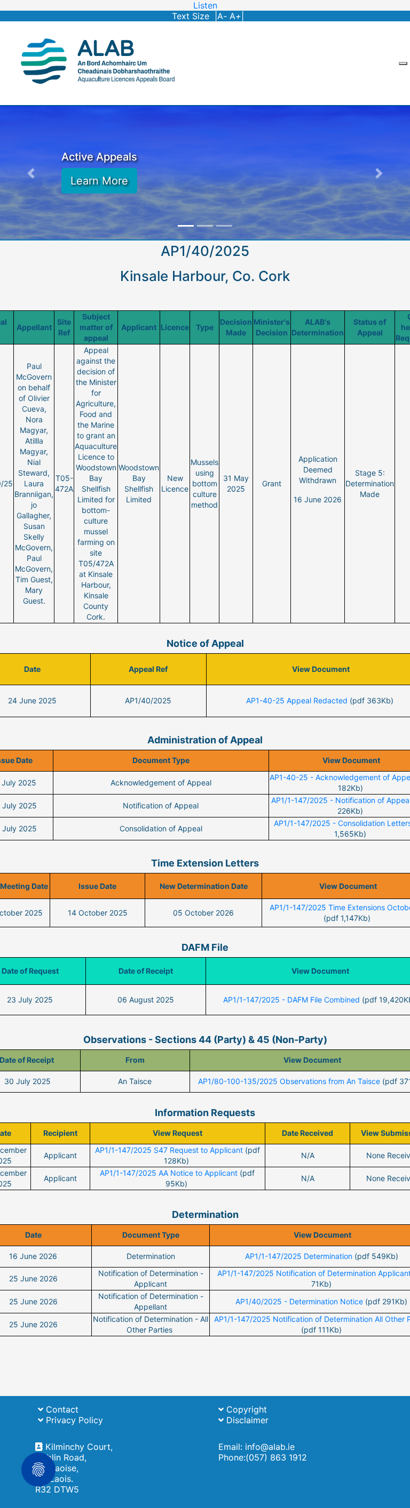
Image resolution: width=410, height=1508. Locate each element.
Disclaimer (246, 1420)
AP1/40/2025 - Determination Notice (299, 1301)
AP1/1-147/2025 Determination (298, 1256)
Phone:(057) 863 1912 (262, 1457)
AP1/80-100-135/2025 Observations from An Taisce (289, 1081)
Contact (60, 1409)
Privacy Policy (73, 1420)
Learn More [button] (99, 180)
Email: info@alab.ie (256, 1446)
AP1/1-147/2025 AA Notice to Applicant (169, 1172)
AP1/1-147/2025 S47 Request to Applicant (169, 1149)
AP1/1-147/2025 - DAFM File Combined (291, 999)
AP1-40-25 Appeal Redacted (297, 700)
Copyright (245, 1409)
